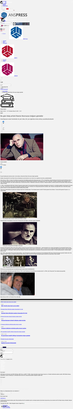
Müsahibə (5, 43)
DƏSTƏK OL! (3, 398)
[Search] (7, 8)
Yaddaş (5, 341)
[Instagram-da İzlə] (1, 384)
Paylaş (2, 354)
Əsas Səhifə (5, 91)
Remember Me (5, 86)
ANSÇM (16, 75)
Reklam (4, 4)
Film (2, 370)
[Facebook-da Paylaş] (3, 122)
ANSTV (15, 57)
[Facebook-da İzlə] (1, 379)
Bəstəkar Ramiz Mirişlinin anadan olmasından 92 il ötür (14, 313)
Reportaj (4, 59)
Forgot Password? (4, 89)
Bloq (4, 42)
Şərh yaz (4, 347)
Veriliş (4, 61)
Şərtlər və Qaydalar (6, 407)
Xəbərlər (4, 40)
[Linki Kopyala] (3, 128)
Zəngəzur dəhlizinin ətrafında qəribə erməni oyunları (13, 328)
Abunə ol (2, 394)
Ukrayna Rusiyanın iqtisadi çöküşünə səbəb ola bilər (13, 320)
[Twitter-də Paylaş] (3, 123)
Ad (1, 349)
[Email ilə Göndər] (3, 129)
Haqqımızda (5, 5)
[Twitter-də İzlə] (1, 381)
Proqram (2, 369)
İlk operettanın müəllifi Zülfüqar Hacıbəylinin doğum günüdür (15, 335)
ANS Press (25, 38)
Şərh (1, 353)
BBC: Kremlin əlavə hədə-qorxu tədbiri (10, 305)
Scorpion (42, 403)
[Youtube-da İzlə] (1, 383)
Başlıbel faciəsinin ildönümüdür (8, 343)
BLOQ (1, 113)
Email (1, 350)
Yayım (2, 360)
